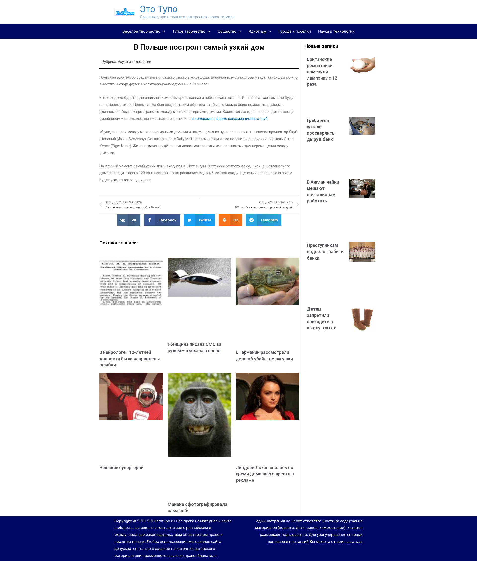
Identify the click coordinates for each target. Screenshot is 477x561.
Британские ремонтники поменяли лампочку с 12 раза (322, 72)
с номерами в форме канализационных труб (230, 118)
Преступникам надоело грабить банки (325, 251)
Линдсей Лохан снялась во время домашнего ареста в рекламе (265, 473)
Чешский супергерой (121, 467)
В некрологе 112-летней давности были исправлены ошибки (129, 358)
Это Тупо (159, 9)
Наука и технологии (134, 61)
